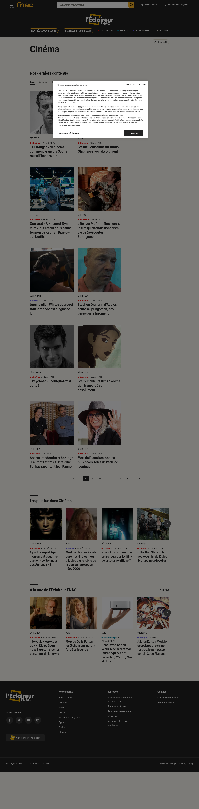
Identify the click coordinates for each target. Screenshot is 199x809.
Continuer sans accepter (136, 84)
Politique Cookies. (133, 112)
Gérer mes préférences (69, 133)
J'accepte (134, 133)
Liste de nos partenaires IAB (69, 125)
